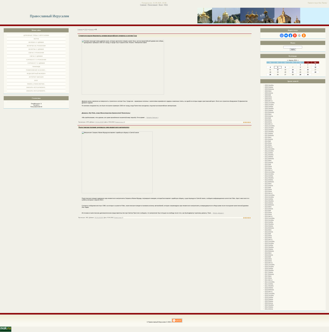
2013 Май (268, 187)
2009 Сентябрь (270, 102)
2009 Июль (268, 98)
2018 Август (269, 291)
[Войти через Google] (299, 35)
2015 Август (269, 239)
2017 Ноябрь (269, 283)
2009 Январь (269, 87)
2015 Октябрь (269, 243)
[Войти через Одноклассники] (304, 35)
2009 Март (268, 91)
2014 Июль (268, 214)
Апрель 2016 (293, 60)
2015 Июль (268, 237)
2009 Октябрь (269, 104)
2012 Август (269, 170)
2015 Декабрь (269, 247)
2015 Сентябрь (270, 241)
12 (277, 69)
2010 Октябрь (269, 127)
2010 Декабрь (269, 131)
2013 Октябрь (269, 197)
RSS (166, 5)
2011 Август (268, 147)
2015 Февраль (269, 228)
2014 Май (268, 210)
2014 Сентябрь (270, 218)
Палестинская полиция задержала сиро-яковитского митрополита (104, 127)
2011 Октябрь (269, 150)
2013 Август (269, 193)
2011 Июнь (268, 143)
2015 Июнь (268, 235)
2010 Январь (269, 110)
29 (300, 74)
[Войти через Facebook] (290, 35)
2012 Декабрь (269, 177)
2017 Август (269, 280)
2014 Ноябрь (269, 222)
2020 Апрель (269, 303)
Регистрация (152, 5)
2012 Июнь (268, 166)
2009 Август (269, 100)
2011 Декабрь (269, 154)
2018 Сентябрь (270, 293)
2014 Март (268, 206)
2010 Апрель (269, 116)
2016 (85, 29)
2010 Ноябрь (269, 129)
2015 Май (268, 233)
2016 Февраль (269, 251)
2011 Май (268, 141)
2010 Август (269, 123)
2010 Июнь (268, 120)
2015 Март (268, 229)
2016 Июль (268, 260)
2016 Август (269, 262)
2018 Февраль (269, 289)
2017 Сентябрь (270, 282)
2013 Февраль (269, 181)
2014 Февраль (269, 204)
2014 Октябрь (269, 220)
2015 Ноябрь (269, 245)
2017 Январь (269, 272)
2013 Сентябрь (270, 195)
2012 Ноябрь (269, 175)
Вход (161, 5)
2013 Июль (268, 191)
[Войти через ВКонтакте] (286, 35)
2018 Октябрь (269, 295)
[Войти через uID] (282, 35)
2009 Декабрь (269, 108)
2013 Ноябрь (269, 199)
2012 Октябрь (269, 174)
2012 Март (268, 160)
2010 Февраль (269, 112)
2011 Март (268, 137)
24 (315, 72)
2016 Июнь (268, 258)
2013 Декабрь (269, 201)
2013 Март (268, 183)
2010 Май (268, 118)
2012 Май (268, 164)
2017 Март (268, 276)
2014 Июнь (268, 212)
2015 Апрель (269, 231)
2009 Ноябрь (269, 106)
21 (293, 72)
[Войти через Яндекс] (295, 35)
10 (315, 67)
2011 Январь (269, 133)
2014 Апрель (269, 208)
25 (270, 74)
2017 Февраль (269, 274)
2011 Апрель (269, 139)
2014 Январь (269, 202)
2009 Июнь (268, 96)
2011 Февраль (269, 135)
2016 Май (268, 256)
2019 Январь (269, 299)
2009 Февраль (269, 89)
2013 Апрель (269, 185)
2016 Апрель (269, 255)
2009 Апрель (269, 93)
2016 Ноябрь (269, 268)
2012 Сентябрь (270, 172)
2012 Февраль (269, 158)
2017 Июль (268, 278)
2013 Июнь (268, 189)
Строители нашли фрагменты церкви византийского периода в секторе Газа (108, 36)
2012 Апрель (269, 162)
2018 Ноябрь (269, 297)
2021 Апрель (269, 309)
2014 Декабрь (269, 224)
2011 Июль (268, 145)
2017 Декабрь (269, 285)
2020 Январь (269, 301)
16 (308, 69)
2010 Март (268, 114)
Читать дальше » (152, 117)
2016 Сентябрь (270, 264)
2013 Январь (269, 179)
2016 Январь (269, 249)
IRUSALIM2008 (99, 122)
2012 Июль (268, 168)
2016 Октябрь (269, 266)
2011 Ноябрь (269, 152)
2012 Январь (269, 156)
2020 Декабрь (269, 305)
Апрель (91, 29)
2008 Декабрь (269, 85)
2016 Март (268, 253)
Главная (143, 5)
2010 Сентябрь (270, 125)
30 (308, 74)
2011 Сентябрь (269, 148)
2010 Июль (268, 121)
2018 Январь (269, 287)
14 (293, 69)
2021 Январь (269, 307)
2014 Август (269, 216)
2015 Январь (269, 226)
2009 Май (268, 94)
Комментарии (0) (120, 122)
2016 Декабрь (269, 270)
